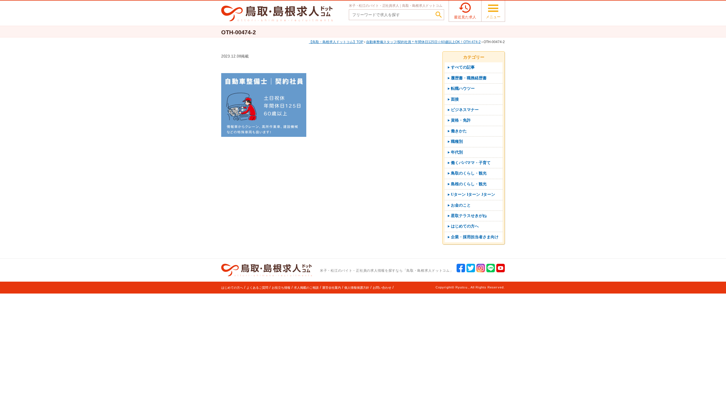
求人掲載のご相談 (306, 287)
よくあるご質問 (257, 287)
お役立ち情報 (281, 287)
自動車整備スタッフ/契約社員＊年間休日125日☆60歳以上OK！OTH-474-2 (423, 42)
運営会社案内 (331, 287)
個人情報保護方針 (356, 287)
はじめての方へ (232, 287)
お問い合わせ (382, 287)
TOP (337, 42)
